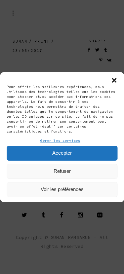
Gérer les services (60, 140)
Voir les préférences (62, 189)
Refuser (62, 171)
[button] (114, 80)
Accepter (62, 153)
